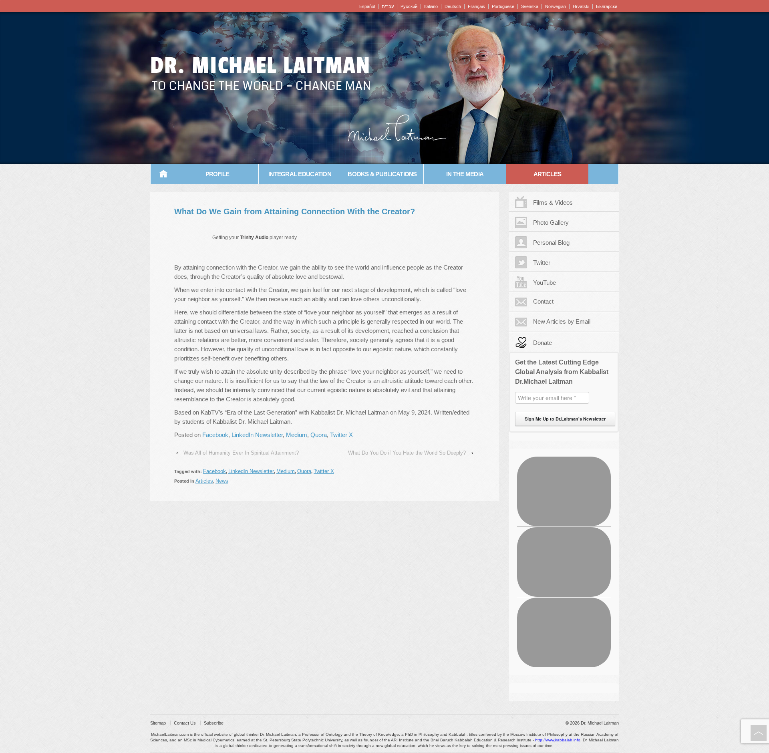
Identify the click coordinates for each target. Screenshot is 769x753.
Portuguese (503, 6)
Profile (217, 174)
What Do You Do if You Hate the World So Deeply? (407, 453)
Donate (542, 342)
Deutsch (453, 6)
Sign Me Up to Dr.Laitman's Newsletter (565, 419)
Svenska (529, 6)
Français (476, 6)
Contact (543, 301)
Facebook (215, 434)
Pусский (409, 6)
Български (606, 6)
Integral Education (299, 174)
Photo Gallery (551, 222)
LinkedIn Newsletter (257, 434)
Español (367, 6)
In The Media (464, 174)
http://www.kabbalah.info (557, 740)
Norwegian (555, 6)
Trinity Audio (254, 237)
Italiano (431, 6)
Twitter (541, 262)
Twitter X (341, 434)
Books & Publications (382, 174)
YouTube (544, 282)
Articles (547, 174)
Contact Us (185, 723)
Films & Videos (553, 202)
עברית (388, 6)
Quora (318, 434)
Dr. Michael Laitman (260, 66)
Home (163, 174)
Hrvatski (581, 6)
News (221, 481)
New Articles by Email (561, 321)
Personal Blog (551, 242)
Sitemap (158, 723)
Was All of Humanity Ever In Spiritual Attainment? (241, 453)
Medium (296, 434)
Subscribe (213, 723)
